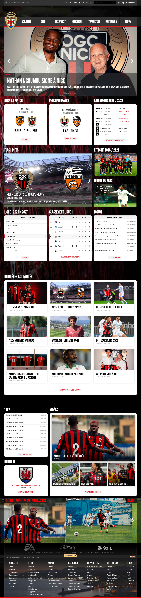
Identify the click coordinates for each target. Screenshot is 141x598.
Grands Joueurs (73, 572)
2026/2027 (60, 21)
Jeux (89, 583)
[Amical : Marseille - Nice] (33, 520)
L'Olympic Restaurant (67, 548)
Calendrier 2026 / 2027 (108, 100)
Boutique (73, 3)
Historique (77, 21)
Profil (128, 575)
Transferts (12, 581)
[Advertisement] (96, 11)
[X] (83, 3)
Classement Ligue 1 (61, 212)
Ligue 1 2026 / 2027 (16, 212)
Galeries (131, 500)
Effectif (50, 567)
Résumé (25, 139)
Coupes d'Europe (74, 583)
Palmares (71, 569)
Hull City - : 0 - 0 (124, 121)
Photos (50, 575)
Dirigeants (32, 581)
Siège (30, 583)
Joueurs (31, 586)
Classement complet (70, 257)
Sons (109, 572)
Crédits (24, 557)
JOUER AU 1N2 (25, 454)
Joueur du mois (103, 180)
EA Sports (29, 548)
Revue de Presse (113, 578)
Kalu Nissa (105, 548)
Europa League (53, 586)
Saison (51, 563)
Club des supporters (94, 567)
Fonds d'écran (112, 575)
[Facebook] (79, 3)
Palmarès (31, 569)
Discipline (12, 586)
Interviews (110, 581)
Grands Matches (74, 575)
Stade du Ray (33, 575)
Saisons (70, 581)
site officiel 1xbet (107, 552)
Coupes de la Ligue (74, 589)
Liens (109, 589)
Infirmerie (12, 583)
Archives (12, 569)
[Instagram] (87, 3)
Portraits (110, 583)
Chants (89, 575)
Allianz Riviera (33, 572)
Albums (129, 583)
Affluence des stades (36, 578)
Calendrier (12, 578)
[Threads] (91, 3)
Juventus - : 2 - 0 (124, 115)
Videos (50, 578)
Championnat (13, 572)
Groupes (90, 569)
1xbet (64, 552)
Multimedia (111, 21)
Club (43, 21)
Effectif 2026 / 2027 (106, 150)
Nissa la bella (92, 578)
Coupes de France (74, 586)
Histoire (31, 567)
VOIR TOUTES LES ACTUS (70, 390)
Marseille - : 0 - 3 (124, 111)
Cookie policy (30, 557)
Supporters (94, 21)
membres (129, 578)
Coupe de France (54, 581)
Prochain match (59, 100)
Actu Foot (31, 552)
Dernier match (13, 100)
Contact (37, 557)
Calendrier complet (115, 140)
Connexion (130, 3)
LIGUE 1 (25, 257)
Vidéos (54, 409)
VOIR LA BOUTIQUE (25, 492)
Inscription (130, 569)
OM (38, 552)
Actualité (26, 21)
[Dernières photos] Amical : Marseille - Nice (26, 500)
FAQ (128, 572)
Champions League (55, 583)
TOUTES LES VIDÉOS (93, 492)
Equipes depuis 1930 (35, 595)
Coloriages (55, 552)
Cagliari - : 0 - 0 (124, 118)
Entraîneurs (32, 589)
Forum (128, 21)
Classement (13, 575)
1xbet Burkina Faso (91, 552)
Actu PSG (45, 552)
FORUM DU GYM (114, 258)
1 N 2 (66, 3)
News (11, 567)
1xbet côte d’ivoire (75, 552)
